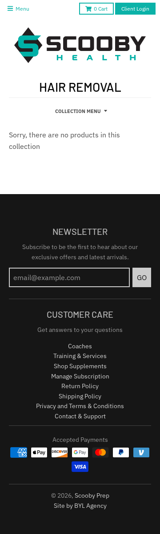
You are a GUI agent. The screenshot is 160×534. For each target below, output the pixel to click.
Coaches (80, 346)
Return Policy (80, 386)
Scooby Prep (92, 495)
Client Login (135, 8)
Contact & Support (80, 416)
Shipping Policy (80, 396)
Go (142, 277)
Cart (101, 8)
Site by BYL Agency (80, 506)
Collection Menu (78, 111)
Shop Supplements (80, 366)
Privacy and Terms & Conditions (80, 406)
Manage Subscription (80, 376)
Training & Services (80, 356)
